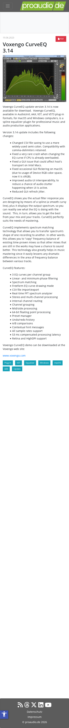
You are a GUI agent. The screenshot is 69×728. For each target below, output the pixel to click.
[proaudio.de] (43, 5)
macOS (57, 362)
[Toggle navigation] (8, 6)
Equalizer (30, 362)
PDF (61, 38)
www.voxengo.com (14, 355)
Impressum (35, 717)
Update (17, 368)
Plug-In (7, 362)
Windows (44, 362)
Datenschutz (34, 711)
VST (18, 362)
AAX (6, 368)
